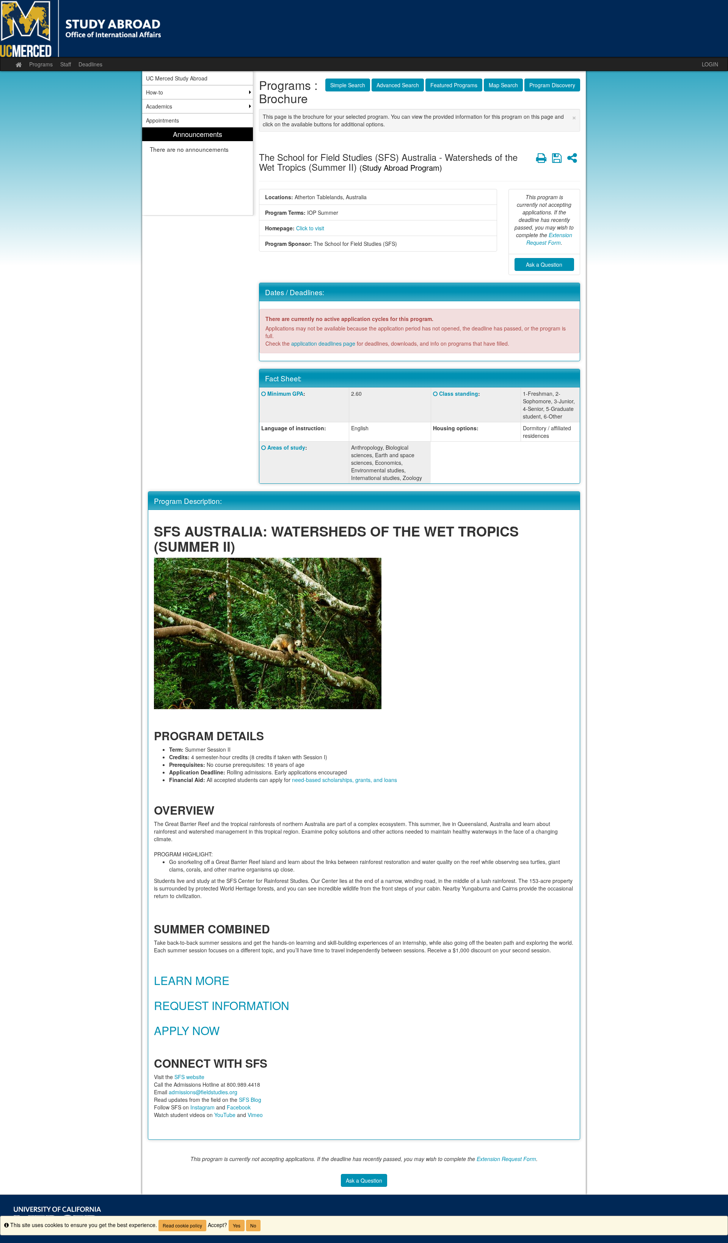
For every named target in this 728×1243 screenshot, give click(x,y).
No (253, 1225)
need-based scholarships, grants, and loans (344, 780)
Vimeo (255, 1115)
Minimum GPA (285, 393)
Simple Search (347, 85)
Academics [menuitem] (159, 106)
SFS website (189, 1077)
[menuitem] (197, 171)
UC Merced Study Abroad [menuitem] (176, 78)
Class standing (458, 393)
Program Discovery (552, 85)
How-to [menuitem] (154, 92)
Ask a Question (544, 264)
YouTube (224, 1115)
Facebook (239, 1107)
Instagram (202, 1107)
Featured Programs (453, 85)
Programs (41, 64)
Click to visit (310, 228)
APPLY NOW (187, 1030)
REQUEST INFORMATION (221, 1005)
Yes (236, 1225)
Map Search (503, 85)
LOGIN (710, 64)
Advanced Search (398, 85)
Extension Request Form (549, 238)
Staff (65, 64)
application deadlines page (323, 343)
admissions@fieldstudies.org (203, 1092)
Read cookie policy (182, 1225)
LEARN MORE (191, 980)
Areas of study (286, 447)
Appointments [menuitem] (162, 120)
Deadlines (90, 64)
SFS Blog (250, 1099)
